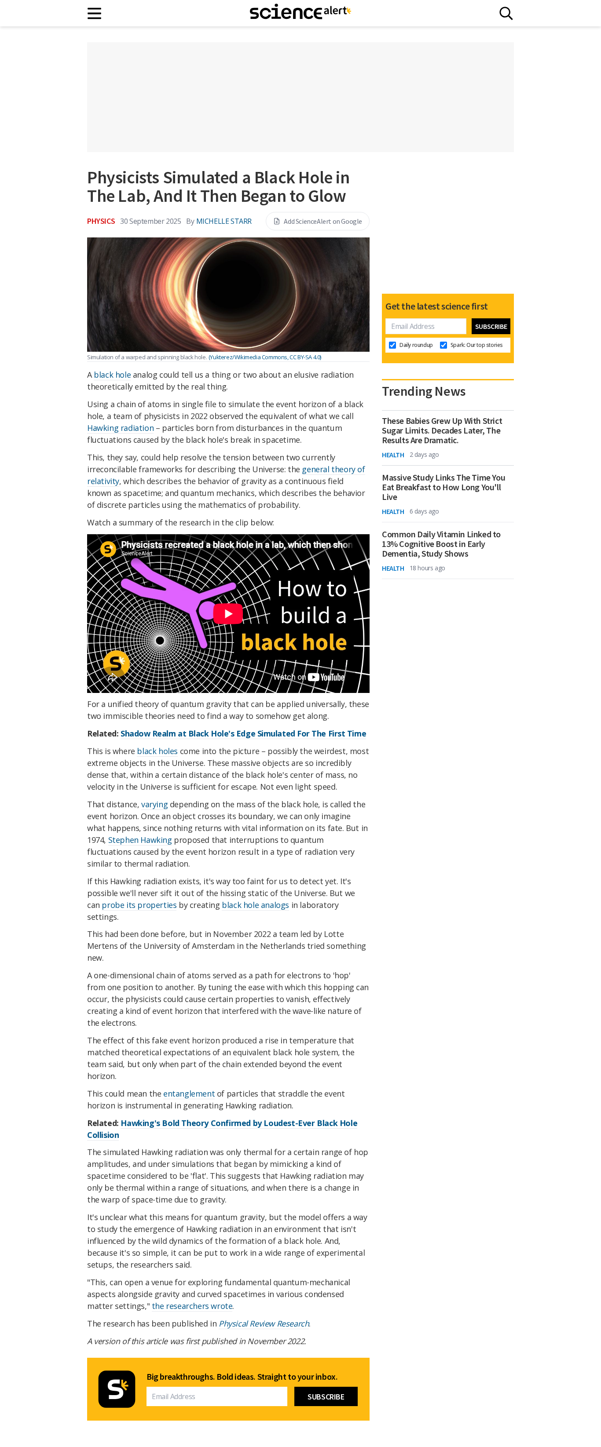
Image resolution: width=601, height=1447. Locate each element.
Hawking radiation (120, 428)
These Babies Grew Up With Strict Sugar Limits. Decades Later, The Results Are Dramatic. (442, 430)
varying (154, 804)
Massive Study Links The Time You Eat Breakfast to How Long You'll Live (443, 487)
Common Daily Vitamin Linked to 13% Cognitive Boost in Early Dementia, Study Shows (441, 543)
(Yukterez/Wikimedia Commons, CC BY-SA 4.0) (265, 357)
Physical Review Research (264, 1323)
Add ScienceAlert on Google (323, 221)
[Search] (506, 13)
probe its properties (139, 905)
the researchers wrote (192, 1306)
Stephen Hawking (140, 840)
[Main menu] (95, 13)
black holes (157, 751)
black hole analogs (255, 905)
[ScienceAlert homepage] (300, 13)
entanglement (189, 1093)
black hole (112, 374)
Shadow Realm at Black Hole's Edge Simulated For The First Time (243, 733)
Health (393, 454)
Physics (101, 221)
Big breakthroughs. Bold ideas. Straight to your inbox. (242, 1376)
